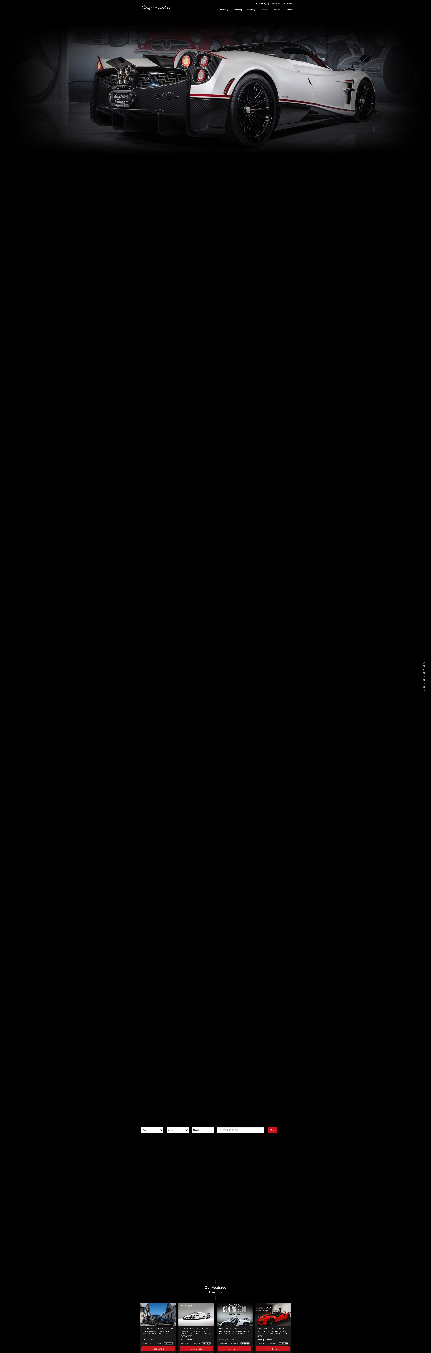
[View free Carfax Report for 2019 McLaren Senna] (168, 1344)
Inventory (224, 10)
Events (290, 10)
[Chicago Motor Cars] (155, 8)
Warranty (251, 10)
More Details (158, 1349)
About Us (277, 10)
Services (264, 10)
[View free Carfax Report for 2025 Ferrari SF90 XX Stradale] (283, 1344)
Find (272, 1130)
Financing (238, 10)
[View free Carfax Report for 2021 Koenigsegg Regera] (207, 1344)
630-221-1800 (275, 3)
